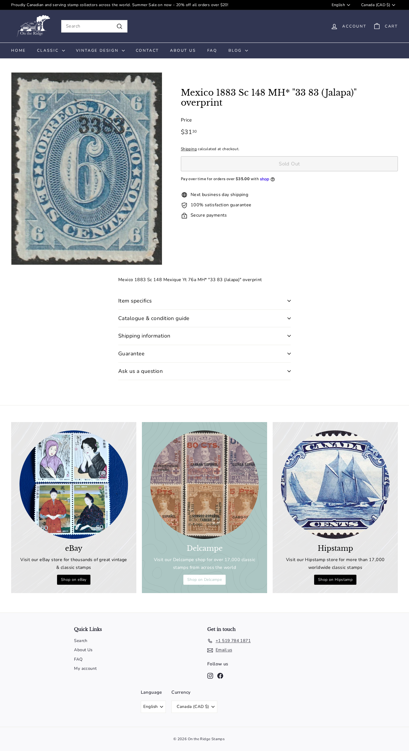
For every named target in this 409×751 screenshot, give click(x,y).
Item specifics (135, 300)
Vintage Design (98, 50)
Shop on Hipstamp (335, 579)
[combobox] (94, 26)
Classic (48, 50)
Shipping (189, 149)
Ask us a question (140, 371)
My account (85, 668)
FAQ (212, 50)
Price (186, 120)
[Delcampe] (204, 484)
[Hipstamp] (335, 484)
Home (18, 50)
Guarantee (131, 353)
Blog (236, 50)
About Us (183, 50)
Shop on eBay (74, 579)
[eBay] (73, 484)
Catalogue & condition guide (153, 318)
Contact (147, 50)
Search (80, 640)
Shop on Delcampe (204, 579)
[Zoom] (86, 169)
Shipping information (144, 335)
